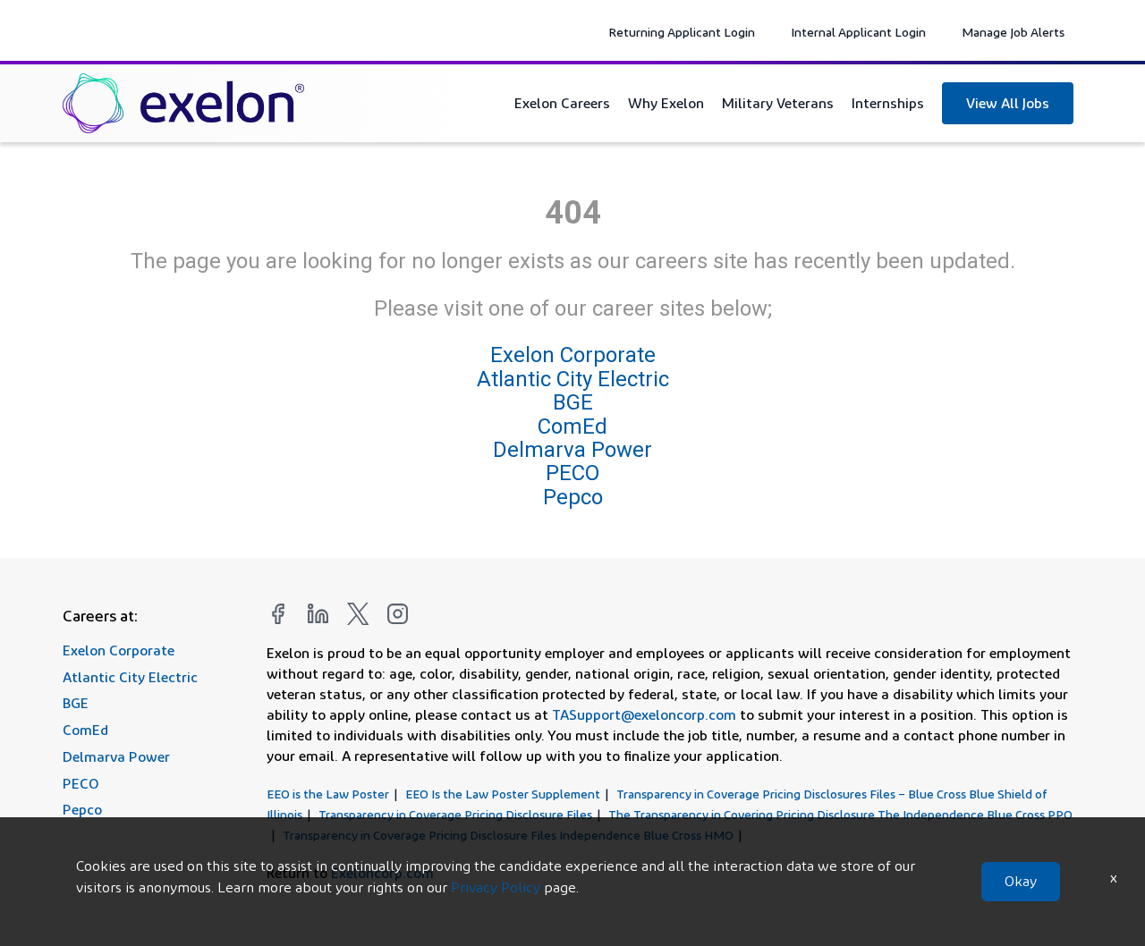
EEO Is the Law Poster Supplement (502, 793)
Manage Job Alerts (1013, 31)
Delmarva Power (572, 449)
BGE (573, 402)
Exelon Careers (562, 103)
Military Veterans (778, 103)
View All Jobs (1007, 103)
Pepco (573, 497)
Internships (888, 103)
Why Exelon (666, 103)
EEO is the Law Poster (328, 793)
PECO (572, 473)
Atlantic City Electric (573, 379)
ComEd (572, 426)
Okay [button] (1021, 881)
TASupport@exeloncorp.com (644, 714)
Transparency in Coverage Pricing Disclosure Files (455, 814)
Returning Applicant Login (681, 31)
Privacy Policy (495, 887)
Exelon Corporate (573, 355)
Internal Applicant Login (858, 31)
